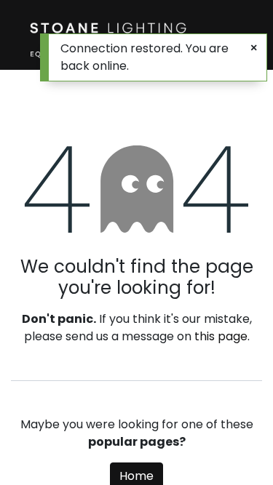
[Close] (253, 48)
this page (221, 336)
